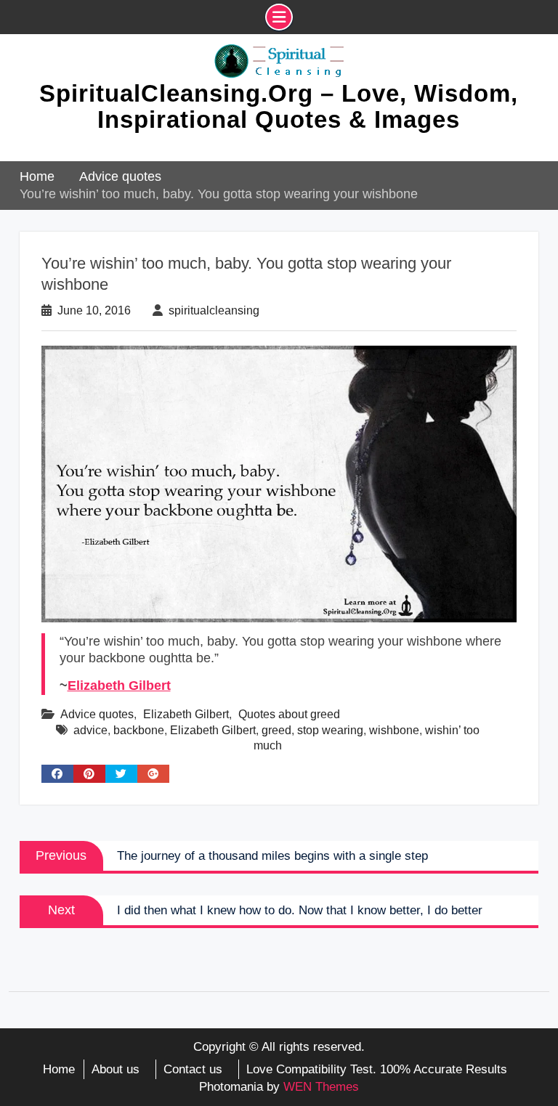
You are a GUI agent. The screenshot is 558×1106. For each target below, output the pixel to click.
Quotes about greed (289, 714)
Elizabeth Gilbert (119, 685)
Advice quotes (97, 714)
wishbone (394, 730)
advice (90, 730)
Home (59, 1069)
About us (116, 1069)
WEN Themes (321, 1087)
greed (276, 730)
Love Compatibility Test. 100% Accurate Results (376, 1069)
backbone (138, 730)
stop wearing (330, 730)
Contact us (192, 1069)
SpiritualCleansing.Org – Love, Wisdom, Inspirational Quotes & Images (278, 106)
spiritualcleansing (214, 310)
